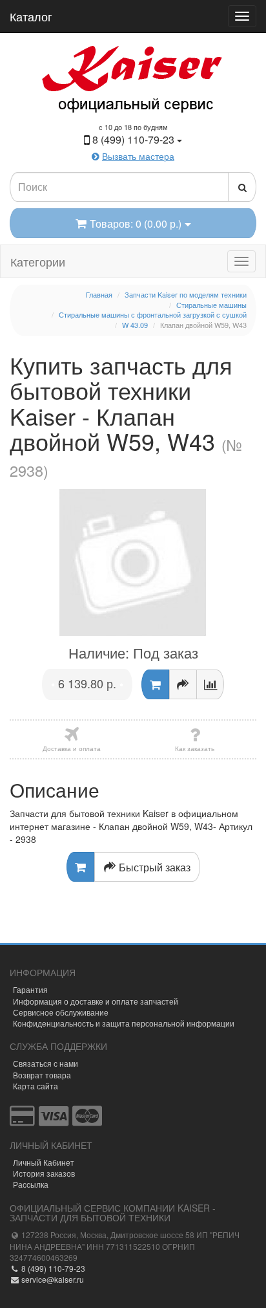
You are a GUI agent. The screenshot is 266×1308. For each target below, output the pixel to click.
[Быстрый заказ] (183, 684)
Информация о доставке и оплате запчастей (95, 1001)
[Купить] (155, 684)
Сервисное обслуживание (60, 1012)
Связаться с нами (45, 1063)
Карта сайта (35, 1085)
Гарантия (30, 989)
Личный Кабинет (43, 1162)
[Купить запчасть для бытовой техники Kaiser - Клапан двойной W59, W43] (133, 562)
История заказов (44, 1173)
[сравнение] (210, 684)
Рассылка (30, 1184)
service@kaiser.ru (51, 1279)
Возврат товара (42, 1074)
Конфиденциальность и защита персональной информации (123, 1023)
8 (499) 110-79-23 (52, 1268)
